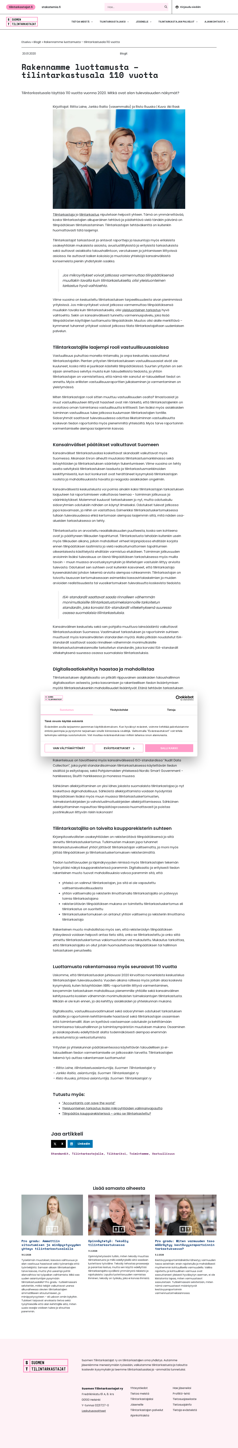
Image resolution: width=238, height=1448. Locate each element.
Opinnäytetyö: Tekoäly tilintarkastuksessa (108, 1243)
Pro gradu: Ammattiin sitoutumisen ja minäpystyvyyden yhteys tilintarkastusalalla (51, 1245)
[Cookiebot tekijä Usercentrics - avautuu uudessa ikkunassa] (178, 698)
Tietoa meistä (139, 1394)
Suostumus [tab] (67, 709)
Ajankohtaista (139, 1415)
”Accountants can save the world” (88, 1103)
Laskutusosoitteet (94, 1411)
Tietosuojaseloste (185, 1399)
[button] (20, 7)
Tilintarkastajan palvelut (146, 1410)
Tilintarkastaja (64, 214)
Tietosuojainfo (182, 1405)
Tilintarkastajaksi (141, 1399)
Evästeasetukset (117, 748)
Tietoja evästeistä (185, 1410)
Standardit (59, 1153)
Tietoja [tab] (171, 709)
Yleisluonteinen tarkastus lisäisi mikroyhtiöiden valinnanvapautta (112, 1108)
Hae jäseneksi (182, 1388)
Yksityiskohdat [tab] (119, 709)
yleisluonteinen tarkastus (141, 310)
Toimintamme (139, 1153)
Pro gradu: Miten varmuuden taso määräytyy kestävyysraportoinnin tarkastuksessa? (184, 1245)
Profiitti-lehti (181, 1394)
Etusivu (26, 42)
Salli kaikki (169, 748)
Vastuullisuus (163, 1153)
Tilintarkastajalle (87, 1153)
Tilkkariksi (116, 1153)
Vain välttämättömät (69, 748)
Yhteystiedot (139, 1388)
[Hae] (166, 7)
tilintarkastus (89, 214)
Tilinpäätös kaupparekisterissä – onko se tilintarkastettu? (106, 1113)
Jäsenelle (136, 1405)
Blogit (37, 42)
